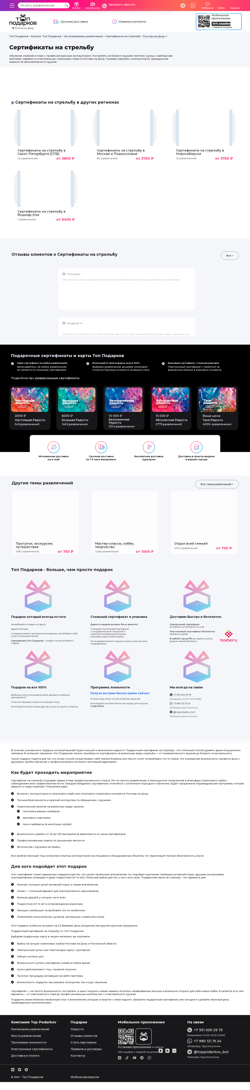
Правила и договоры (86, 1049)
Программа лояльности (28, 1042)
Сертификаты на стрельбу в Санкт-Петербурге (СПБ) (41, 152)
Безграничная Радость (119, 421)
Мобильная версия (85, 1077)
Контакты (78, 1055)
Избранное (208, 8)
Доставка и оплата (25, 1055)
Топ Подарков (32, 1077)
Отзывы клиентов (84, 1035)
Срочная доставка (74, 21)
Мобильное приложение (221, 17)
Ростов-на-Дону (24, 28)
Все (228, 255)
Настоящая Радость (30, 420)
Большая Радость (75, 420)
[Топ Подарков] (23, 24)
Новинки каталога (132, 21)
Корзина (234, 8)
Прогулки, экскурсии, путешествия (34, 545)
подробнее (97, 706)
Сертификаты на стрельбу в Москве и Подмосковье (121, 152)
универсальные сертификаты (57, 378)
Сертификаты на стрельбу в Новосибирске (200, 152)
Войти (221, 8)
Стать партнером (83, 1042)
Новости (77, 1029)
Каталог (76, 8)
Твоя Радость (213, 420)
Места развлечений (26, 1035)
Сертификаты (92, 8)
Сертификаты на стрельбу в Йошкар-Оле (41, 213)
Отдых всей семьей (191, 543)
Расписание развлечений (30, 1029)
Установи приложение (134, 1047)
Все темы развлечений (216, 484)
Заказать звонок (122, 4)
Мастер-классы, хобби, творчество (114, 545)
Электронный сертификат (184, 624)
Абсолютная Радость (172, 420)
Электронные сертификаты (32, 1049)
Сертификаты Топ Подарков (27, 640)
